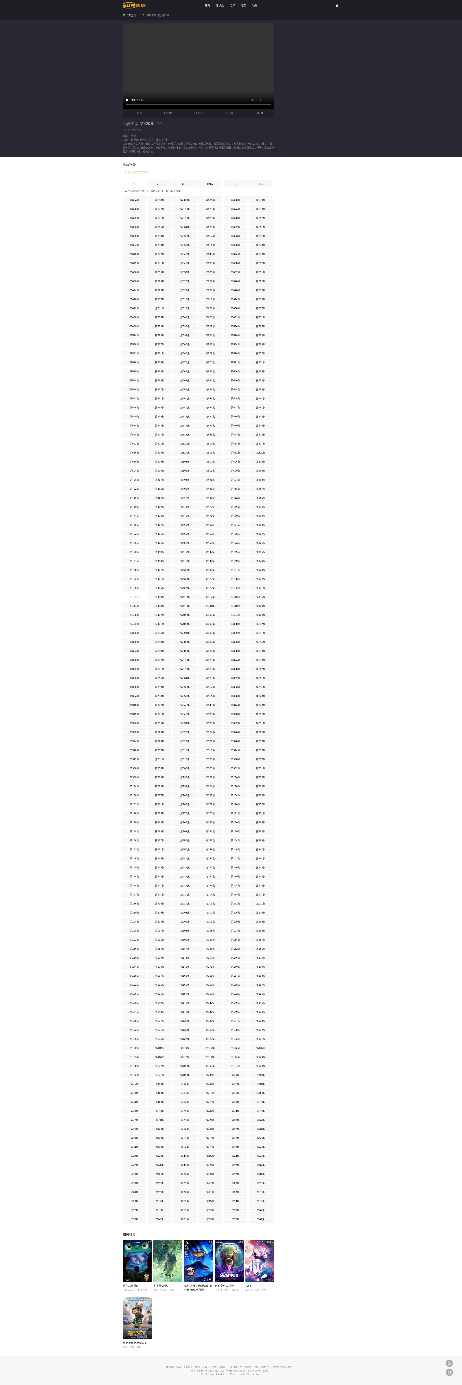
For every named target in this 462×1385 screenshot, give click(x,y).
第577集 (260, 353)
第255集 (210, 840)
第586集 (185, 344)
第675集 (210, 209)
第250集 (185, 849)
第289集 (260, 786)
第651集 (210, 245)
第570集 (134, 371)
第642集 (134, 263)
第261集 (210, 831)
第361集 (260, 678)
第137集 (159, 1020)
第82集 (185, 1102)
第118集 (184, 1047)
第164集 (235, 975)
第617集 (159, 299)
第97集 (261, 1074)
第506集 (235, 461)
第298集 (185, 777)
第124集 (185, 1038)
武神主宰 (131, 123)
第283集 (260, 795)
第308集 (235, 759)
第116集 (235, 1047)
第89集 (160, 1093)
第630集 (134, 281)
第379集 (260, 651)
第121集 (260, 1038)
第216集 (134, 903)
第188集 (235, 939)
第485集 (159, 497)
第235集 (260, 867)
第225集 (210, 885)
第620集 (235, 290)
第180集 (134, 957)
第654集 (134, 245)
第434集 (235, 569)
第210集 (134, 912)
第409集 (260, 605)
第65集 (160, 1129)
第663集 (210, 227)
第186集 (134, 948)
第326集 (235, 732)
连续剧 (220, 5)
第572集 (235, 362)
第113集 (159, 1056)
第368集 (235, 669)
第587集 (159, 344)
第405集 (210, 614)
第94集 (185, 1083)
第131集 (159, 1029)
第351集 (210, 696)
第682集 (185, 200)
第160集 (185, 984)
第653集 (159, 245)
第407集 (159, 614)
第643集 (260, 254)
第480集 (134, 506)
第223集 (260, 885)
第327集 (210, 732)
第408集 (134, 614)
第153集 (210, 993)
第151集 (260, 993)
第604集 (185, 317)
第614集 (235, 299)
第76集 (185, 1111)
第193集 (260, 930)
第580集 (185, 353)
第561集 (210, 380)
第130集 (185, 1029)
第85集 (261, 1093)
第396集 (134, 633)
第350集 (235, 696)
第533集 (159, 425)
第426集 (134, 587)
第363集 (210, 678)
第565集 (260, 371)
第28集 (185, 1183)
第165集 (210, 975)
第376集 (185, 660)
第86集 (235, 1093)
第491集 (159, 488)
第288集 (134, 795)
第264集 (134, 831)
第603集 (210, 317)
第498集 (134, 479)
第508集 (185, 461)
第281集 (159, 804)
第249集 (210, 849)
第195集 (210, 930)
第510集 (134, 461)
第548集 (235, 398)
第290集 (235, 786)
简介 (161, 123)
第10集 (185, 1210)
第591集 (210, 335)
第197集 (159, 930)
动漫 (255, 5)
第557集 (159, 389)
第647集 (159, 254)
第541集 (260, 407)
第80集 (235, 1102)
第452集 (235, 542)
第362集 (235, 678)
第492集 (134, 488)
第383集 (159, 651)
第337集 (260, 714)
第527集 (159, 434)
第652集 (185, 245)
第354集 (134, 696)
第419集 (159, 596)
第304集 (185, 768)
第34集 (185, 1174)
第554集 (235, 389)
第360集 (134, 687)
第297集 (210, 777)
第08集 (235, 1210)
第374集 (235, 660)
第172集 (185, 966)
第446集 (235, 551)
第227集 (159, 885)
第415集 (260, 596)
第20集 (235, 1192)
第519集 (210, 443)
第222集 (134, 894)
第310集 (185, 759)
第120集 (134, 1047)
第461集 (159, 533)
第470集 (235, 515)
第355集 (260, 687)
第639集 (210, 263)
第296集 (235, 777)
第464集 (235, 524)
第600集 (134, 326)
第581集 (159, 353)
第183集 (210, 948)
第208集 (185, 912)
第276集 (134, 813)
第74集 (235, 1111)
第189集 (210, 939)
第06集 (134, 1219)
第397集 (260, 624)
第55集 (261, 1138)
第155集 (159, 993)
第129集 (210, 1029)
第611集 (159, 308)
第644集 (235, 254)
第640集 (185, 263)
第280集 (185, 804)
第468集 (134, 524)
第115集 (260, 1047)
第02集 (235, 1219)
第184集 (185, 948)
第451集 (260, 542)
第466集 (185, 524)
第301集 (260, 768)
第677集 (159, 209)
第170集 (235, 966)
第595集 (260, 326)
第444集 (134, 560)
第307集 (260, 759)
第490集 (185, 488)
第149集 (159, 1002)
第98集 (235, 1074)
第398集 (235, 624)
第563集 (159, 380)
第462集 (134, 533)
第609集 (210, 308)
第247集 (260, 849)
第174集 (134, 966)
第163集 (260, 975)
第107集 (159, 1065)
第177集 (210, 957)
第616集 (185, 299)
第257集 (159, 840)
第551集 (159, 398)
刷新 (198, 113)
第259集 (260, 831)
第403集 (260, 614)
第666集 (134, 227)
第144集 (134, 1011)
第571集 (260, 362)
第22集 (185, 1192)
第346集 (185, 705)
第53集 (160, 1147)
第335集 (159, 723)
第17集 (160, 1201)
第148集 (185, 1002)
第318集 (134, 750)
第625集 (260, 281)
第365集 (159, 678)
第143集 (159, 1011)
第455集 (159, 542)
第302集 (235, 768)
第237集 (210, 867)
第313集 (260, 750)
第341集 (159, 714)
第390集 (134, 642)
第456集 (134, 542)
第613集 (260, 299)
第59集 (160, 1138)
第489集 (210, 488)
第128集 (235, 1029)
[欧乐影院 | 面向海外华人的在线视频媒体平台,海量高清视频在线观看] (134, 5)
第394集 (185, 633)
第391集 (260, 633)
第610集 (185, 308)
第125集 (159, 1038)
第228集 (134, 885)
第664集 (185, 227)
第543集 (210, 407)
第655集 (260, 236)
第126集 (134, 1038)
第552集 (134, 398)
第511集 (260, 452)
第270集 (134, 822)
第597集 (210, 326)
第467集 (159, 524)
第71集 (160, 1120)
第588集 (134, 344)
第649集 (260, 245)
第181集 (260, 948)
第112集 (184, 1056)
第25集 (261, 1183)
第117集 (210, 1047)
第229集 (260, 876)
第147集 (210, 1002)
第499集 (260, 470)
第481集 (260, 497)
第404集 (235, 614)
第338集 (235, 714)
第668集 (235, 218)
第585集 (210, 344)
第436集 (185, 569)
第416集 (235, 596)
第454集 (185, 542)
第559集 (260, 380)
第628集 (185, 281)
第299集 (159, 777)
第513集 (210, 452)
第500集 (235, 470)
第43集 (261, 1156)
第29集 (160, 1183)
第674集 (235, 209)
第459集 (210, 533)
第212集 (235, 903)
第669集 (210, 218)
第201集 (210, 921)
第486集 (134, 497)
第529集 (260, 425)
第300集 (134, 777)
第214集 (185, 903)
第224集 (235, 885)
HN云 (210, 184)
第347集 (159, 705)
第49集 (261, 1147)
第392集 (235, 633)
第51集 (210, 1147)
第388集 (185, 642)
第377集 (159, 660)
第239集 (159, 867)
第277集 (260, 804)
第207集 (210, 912)
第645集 (210, 254)
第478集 (185, 506)
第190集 (185, 939)
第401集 (159, 624)
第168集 (134, 975)
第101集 (159, 1074)
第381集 (210, 651)
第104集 (235, 1065)
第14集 (235, 1201)
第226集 (185, 885)
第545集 (159, 407)
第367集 (260, 669)
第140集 (235, 1011)
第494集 (235, 479)
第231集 (210, 876)
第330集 (134, 732)
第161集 (159, 984)
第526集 (185, 434)
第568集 (185, 371)
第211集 (260, 903)
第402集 (134, 624)
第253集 (260, 840)
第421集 (260, 587)
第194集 (235, 930)
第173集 (159, 966)
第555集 (210, 389)
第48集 (134, 1156)
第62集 (235, 1129)
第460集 (185, 533)
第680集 (235, 200)
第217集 (260, 894)
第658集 (185, 236)
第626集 (235, 281)
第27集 (210, 1183)
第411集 (210, 605)
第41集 (160, 1165)
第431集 (159, 578)
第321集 (210, 741)
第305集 (159, 768)
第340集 (185, 714)
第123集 (210, 1038)
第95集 (160, 1083)
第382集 (185, 651)
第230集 (235, 876)
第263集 (159, 831)
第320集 (235, 741)
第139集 (260, 1011)
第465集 (210, 524)
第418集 (185, 596)
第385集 (260, 642)
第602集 (235, 317)
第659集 (159, 236)
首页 (207, 5)
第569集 (159, 371)
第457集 (260, 533)
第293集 (159, 786)
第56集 (235, 1138)
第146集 (235, 1002)
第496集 (185, 479)
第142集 (185, 1011)
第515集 (159, 452)
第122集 (235, 1038)
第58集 (185, 1138)
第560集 (235, 380)
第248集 (235, 849)
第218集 (235, 894)
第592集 (185, 335)
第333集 (210, 723)
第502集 (185, 470)
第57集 (210, 1138)
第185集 (159, 948)
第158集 (235, 984)
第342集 (134, 714)
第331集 (260, 723)
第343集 (260, 705)
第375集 (210, 660)
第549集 (210, 398)
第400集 (185, 624)
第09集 (210, 1210)
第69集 (210, 1120)
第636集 (134, 272)
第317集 (159, 750)
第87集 (210, 1093)
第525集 (210, 434)
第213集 (210, 903)
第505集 (260, 461)
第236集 (235, 867)
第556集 (185, 389)
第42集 (134, 1165)
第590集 (235, 335)
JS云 (260, 184)
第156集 (134, 993)
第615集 (210, 299)
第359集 (159, 687)
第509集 (159, 461)
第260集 (235, 831)
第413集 (159, 605)
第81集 (210, 1102)
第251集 (159, 849)
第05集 (160, 1219)
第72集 (134, 1120)
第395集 (159, 633)
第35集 (160, 1174)
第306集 (134, 768)
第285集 (210, 795)
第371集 (159, 669)
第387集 (210, 642)
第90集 (134, 1093)
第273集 (210, 813)
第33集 (210, 1174)
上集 (229, 113)
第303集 (210, 768)
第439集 (260, 560)
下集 (259, 113)
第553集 (260, 389)
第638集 (235, 263)
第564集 (134, 380)
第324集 (134, 741)
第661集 (260, 227)
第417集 (210, 596)
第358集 (185, 687)
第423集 (210, 587)
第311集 (159, 759)
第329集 (159, 732)
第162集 (134, 984)
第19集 (261, 1192)
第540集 (134, 416)
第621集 (210, 290)
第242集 (235, 858)
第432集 (134, 578)
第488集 (235, 488)
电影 (232, 5)
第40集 (185, 1165)
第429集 (210, 578)
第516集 (134, 452)
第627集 (210, 281)
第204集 (134, 921)
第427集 (260, 578)
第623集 (159, 290)
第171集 (210, 966)
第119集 (159, 1047)
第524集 (235, 434)
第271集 (260, 813)
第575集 (159, 362)
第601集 (260, 317)
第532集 (185, 425)
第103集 (260, 1065)
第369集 (210, 669)
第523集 (260, 434)
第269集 (159, 822)
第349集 (260, 696)
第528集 (134, 434)
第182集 (235, 948)
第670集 (185, 218)
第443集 (159, 560)
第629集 (159, 281)
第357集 (210, 687)
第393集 (210, 633)
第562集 (185, 380)
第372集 (134, 669)
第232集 (185, 876)
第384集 (134, 651)
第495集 (210, 479)
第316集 (185, 750)
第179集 (159, 957)
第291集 (210, 786)
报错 (168, 113)
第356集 (235, 687)
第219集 (210, 894)
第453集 (210, 542)
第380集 (235, 651)
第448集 (185, 551)
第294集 (134, 786)
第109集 (260, 1056)
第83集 (160, 1102)
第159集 (210, 984)
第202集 (185, 921)
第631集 (260, 272)
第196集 (185, 930)
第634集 (185, 272)
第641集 (159, 263)
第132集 (134, 1029)
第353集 (159, 696)
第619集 (260, 290)
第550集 (185, 398)
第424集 (185, 587)
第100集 (185, 1074)
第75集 (210, 1111)
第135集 (210, 1020)
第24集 (134, 1192)
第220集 (185, 894)
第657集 (210, 236)
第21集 (210, 1192)
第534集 (134, 425)
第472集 (185, 515)
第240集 (134, 867)
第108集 (134, 1065)
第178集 (185, 957)
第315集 (210, 750)
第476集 (235, 506)
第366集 (134, 678)
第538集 (185, 416)
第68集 (235, 1120)
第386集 (235, 642)
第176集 (235, 957)
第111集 (210, 1056)
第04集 (185, 1219)
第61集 (261, 1129)
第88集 (185, 1093)
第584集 (235, 344)
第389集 (159, 642)
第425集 (159, 587)
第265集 (260, 822)
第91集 (261, 1083)
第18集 (134, 1201)
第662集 (235, 227)
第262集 (185, 831)
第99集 (210, 1074)
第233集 (159, 876)
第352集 (185, 696)
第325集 (260, 732)
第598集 (185, 326)
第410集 (235, 605)
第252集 (134, 849)
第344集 (235, 705)
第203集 (159, 921)
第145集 (260, 1002)
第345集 (210, 705)
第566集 (235, 371)
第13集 (261, 1201)
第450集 (134, 551)
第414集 (134, 605)
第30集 (134, 1183)
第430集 (185, 578)
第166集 (185, 975)
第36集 (134, 1174)
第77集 (160, 1111)
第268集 (185, 822)
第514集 (185, 452)
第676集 (185, 209)
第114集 (134, 1056)
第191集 (159, 939)
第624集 (134, 290)
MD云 (159, 184)
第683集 (159, 200)
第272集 (235, 813)
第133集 (260, 1020)
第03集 (210, 1219)
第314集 (235, 750)
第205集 (260, 912)
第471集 (210, 515)
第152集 (235, 993)
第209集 (159, 912)
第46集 (185, 1156)
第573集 (210, 362)
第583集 (260, 344)
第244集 (185, 858)
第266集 (235, 822)
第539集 (159, 416)
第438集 (134, 569)
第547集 (260, 398)
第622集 (185, 290)
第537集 (210, 416)
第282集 (134, 804)
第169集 (260, 966)
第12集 (134, 1210)
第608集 (235, 308)
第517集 (260, 443)
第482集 (235, 497)
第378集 (134, 660)
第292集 (185, 786)
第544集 (185, 407)
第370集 (185, 669)
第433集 (260, 569)
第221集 (159, 894)
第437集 (159, 569)
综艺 (243, 5)
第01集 (261, 1219)
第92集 (235, 1083)
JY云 (134, 184)
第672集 (134, 218)
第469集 (260, 515)
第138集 (134, 1020)
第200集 (235, 921)
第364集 (185, 678)
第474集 (134, 515)
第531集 (210, 425)
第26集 (235, 1183)
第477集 (210, 506)
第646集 (185, 254)
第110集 (235, 1056)
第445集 (260, 551)
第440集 (235, 560)
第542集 (235, 407)
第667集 (260, 218)
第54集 (134, 1147)
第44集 (235, 1156)
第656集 (235, 236)
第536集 (235, 416)
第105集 (210, 1065)
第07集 (261, 1210)
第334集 (185, 723)
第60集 (134, 1138)
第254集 (235, 840)
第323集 (159, 741)
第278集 (235, 804)
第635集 (159, 272)
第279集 (210, 804)
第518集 (235, 443)
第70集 (185, 1120)
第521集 (159, 443)
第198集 (134, 930)
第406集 (185, 614)
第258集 (134, 840)
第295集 (260, 777)
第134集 (235, 1020)
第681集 (210, 200)
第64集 (185, 1129)
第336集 (134, 723)
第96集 (134, 1083)
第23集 (160, 1192)
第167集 (159, 975)
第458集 (235, 533)
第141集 (210, 1011)
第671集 (159, 218)
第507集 (210, 461)
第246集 (134, 858)
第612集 (134, 308)
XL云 (185, 184)
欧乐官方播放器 (136, 172)
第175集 (260, 957)
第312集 (134, 759)
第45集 (210, 1156)
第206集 (235, 912)
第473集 (159, 515)
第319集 (260, 741)
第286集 (185, 795)
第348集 (134, 705)
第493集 (260, 479)
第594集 (134, 335)
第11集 (160, 1210)
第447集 (210, 551)
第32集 (235, 1174)
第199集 (260, 921)
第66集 (134, 1129)
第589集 (260, 335)
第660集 (134, 236)
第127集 (260, 1029)
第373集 (260, 660)
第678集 (134, 209)
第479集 (159, 506)
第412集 (185, 605)
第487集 (260, 488)
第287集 (159, 795)
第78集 (134, 1111)
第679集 (260, 200)
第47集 (160, 1156)
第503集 (159, 470)
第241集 (260, 858)
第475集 (260, 506)
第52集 (185, 1147)
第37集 (261, 1165)
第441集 (210, 560)
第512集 (235, 452)
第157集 (260, 984)
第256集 (185, 840)
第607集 (260, 308)
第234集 (134, 876)
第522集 (134, 443)
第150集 (134, 1002)
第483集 (210, 497)
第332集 (235, 723)
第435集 (210, 569)
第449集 (159, 551)
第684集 (134, 200)
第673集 (260, 209)
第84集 (134, 1102)
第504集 (134, 470)
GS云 (235, 184)
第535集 (260, 416)
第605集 (159, 317)
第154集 (185, 993)
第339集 (210, 714)
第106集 (185, 1065)
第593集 (159, 335)
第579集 (210, 353)
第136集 (185, 1020)
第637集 (260, 263)
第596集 (235, 326)
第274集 (185, 813)
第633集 (210, 272)
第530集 (235, 425)
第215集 (159, 903)
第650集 (235, 245)
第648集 (134, 254)
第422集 (235, 587)
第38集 (235, 1165)
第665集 (159, 227)
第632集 (235, 272)
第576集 (134, 362)
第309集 (210, 759)
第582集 (134, 353)
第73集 (261, 1111)
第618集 (134, 299)
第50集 (235, 1147)
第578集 (235, 353)
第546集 (134, 407)
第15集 (210, 1201)
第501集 (210, 470)
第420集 (134, 596)
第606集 (134, 317)
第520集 (185, 443)
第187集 (260, 939)
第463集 (260, 524)
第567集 (210, 371)
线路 (138, 113)
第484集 (185, 497)
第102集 (134, 1074)
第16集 (185, 1201)
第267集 (210, 822)
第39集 (210, 1165)
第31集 (261, 1174)
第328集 (185, 732)
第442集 (185, 560)
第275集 (159, 813)
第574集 (185, 362)
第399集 (210, 624)
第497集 (159, 479)
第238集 (185, 867)
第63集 (210, 1129)
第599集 (159, 326)
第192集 (134, 939)
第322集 (185, 741)
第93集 (210, 1083)
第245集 (159, 858)
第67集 (261, 1120)
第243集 (210, 858)
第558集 (134, 389)
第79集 (261, 1102)
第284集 (235, 795)
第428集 (235, 578)
